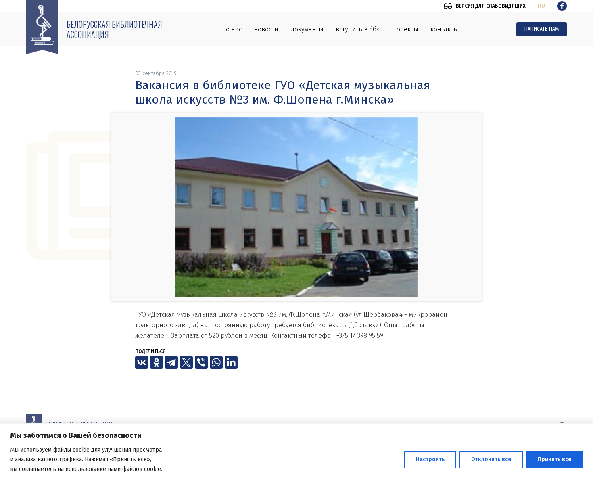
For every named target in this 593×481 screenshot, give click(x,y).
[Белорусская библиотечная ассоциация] (42, 27)
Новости (266, 29)
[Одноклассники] (156, 362)
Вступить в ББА (358, 29)
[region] (296, 452)
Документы (307, 29)
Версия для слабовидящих (491, 6)
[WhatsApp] (216, 362)
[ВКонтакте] (141, 362)
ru (541, 5)
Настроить (430, 459)
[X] (186, 362)
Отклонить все (491, 459)
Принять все (554, 459)
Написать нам (541, 29)
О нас (234, 29)
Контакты (444, 29)
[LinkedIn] (231, 362)
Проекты (405, 29)
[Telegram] (171, 362)
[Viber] (201, 362)
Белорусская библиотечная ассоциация (114, 29)
